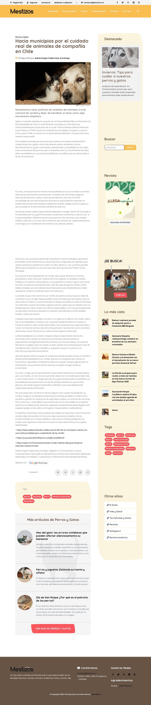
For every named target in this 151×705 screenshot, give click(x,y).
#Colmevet (118, 453)
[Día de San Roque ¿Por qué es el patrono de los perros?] (25, 602)
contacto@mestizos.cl (94, 2)
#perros (27, 497)
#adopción (131, 449)
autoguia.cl (115, 531)
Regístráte (18, 2)
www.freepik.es (125, 685)
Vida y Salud (115, 511)
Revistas (114, 11)
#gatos (108, 440)
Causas (84, 11)
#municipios (28, 501)
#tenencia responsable (61, 497)
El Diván (113, 505)
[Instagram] (128, 2)
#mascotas (130, 435)
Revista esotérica (118, 537)
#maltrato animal (121, 440)
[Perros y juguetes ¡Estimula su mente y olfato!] (25, 574)
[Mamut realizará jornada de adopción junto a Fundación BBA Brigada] (105, 322)
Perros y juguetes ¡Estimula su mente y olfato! (60, 571)
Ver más (127, 11)
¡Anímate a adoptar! (63, 2)
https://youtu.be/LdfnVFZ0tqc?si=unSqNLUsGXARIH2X (40, 438)
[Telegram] (134, 2)
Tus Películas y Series (120, 518)
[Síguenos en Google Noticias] (37, 462)
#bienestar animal (121, 444)
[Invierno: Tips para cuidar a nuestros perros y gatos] (120, 57)
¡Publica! (120, 295)
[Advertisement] (75, 27)
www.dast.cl (96, 694)
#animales (37, 497)
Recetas (113, 524)
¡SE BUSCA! (113, 261)
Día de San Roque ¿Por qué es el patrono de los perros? (62, 599)
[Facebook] (117, 2)
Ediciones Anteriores (120, 222)
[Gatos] (105, 411)
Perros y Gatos (69, 11)
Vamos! (130, 147)
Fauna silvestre (99, 11)
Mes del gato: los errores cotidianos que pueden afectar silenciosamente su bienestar (61, 536)
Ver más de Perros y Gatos (53, 628)
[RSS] (139, 2)
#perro (47, 497)
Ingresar (33, 2)
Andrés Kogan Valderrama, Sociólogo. (52, 58)
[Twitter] (123, 2)
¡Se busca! (46, 2)
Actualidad (53, 11)
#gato (108, 453)
